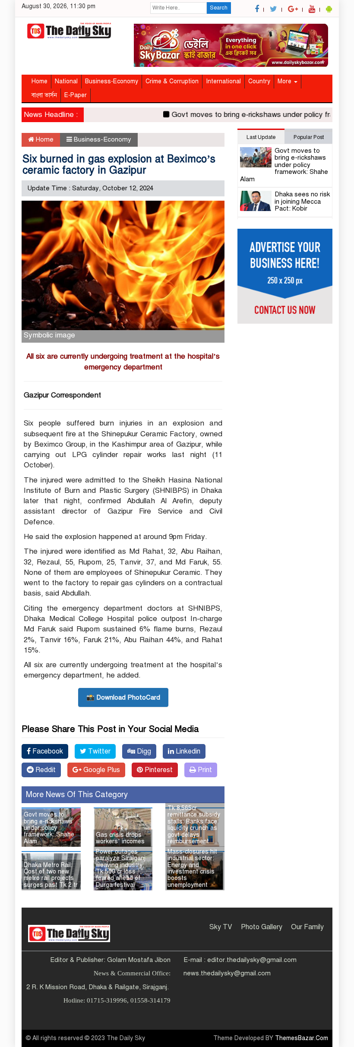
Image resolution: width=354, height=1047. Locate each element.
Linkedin (187, 751)
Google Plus (101, 770)
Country (259, 81)
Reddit (45, 770)
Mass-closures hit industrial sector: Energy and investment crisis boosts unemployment (192, 868)
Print (204, 770)
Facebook (47, 751)
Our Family (307, 927)
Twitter (98, 751)
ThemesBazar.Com (301, 1038)
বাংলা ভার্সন (44, 95)
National (66, 81)
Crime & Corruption (172, 81)
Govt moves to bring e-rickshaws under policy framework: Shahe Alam (49, 828)
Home (39, 81)
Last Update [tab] (261, 137)
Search (219, 8)
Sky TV (220, 927)
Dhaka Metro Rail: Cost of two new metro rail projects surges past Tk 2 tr (51, 875)
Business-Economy (111, 81)
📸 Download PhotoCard (123, 697)
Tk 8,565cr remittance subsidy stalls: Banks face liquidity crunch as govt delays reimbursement (194, 824)
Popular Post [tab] (309, 137)
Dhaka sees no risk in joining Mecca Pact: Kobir (302, 201)
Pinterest (158, 770)
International (223, 81)
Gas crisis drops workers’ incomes (120, 838)
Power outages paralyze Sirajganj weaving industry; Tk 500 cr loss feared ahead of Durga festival (120, 868)
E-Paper (75, 95)
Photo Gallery (261, 927)
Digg (143, 751)
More (285, 81)
